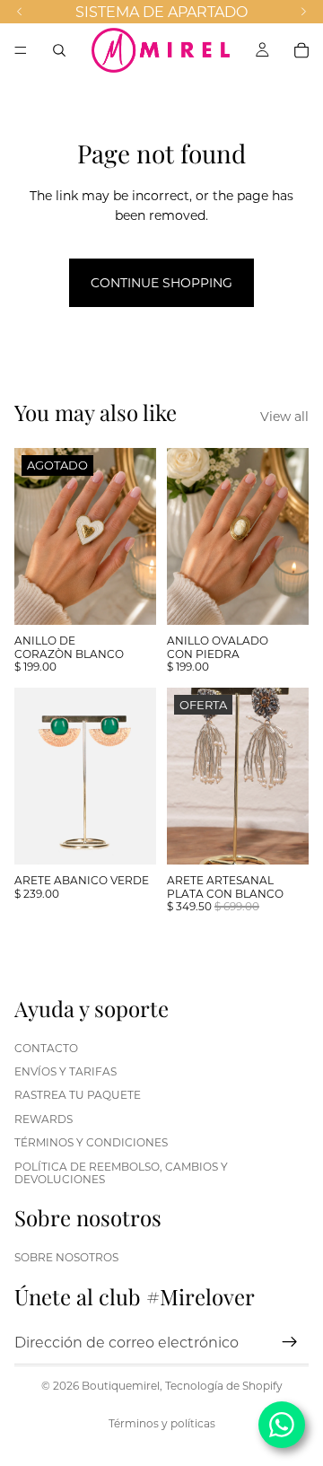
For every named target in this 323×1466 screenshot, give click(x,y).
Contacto (46, 1047)
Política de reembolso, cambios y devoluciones (121, 1171)
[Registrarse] (290, 1342)
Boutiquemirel (121, 1385)
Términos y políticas (162, 1423)
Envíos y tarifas (65, 1071)
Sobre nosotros (66, 1257)
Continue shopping (161, 282)
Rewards (43, 1118)
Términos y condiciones (91, 1142)
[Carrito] (301, 50)
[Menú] (20, 50)
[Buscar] (59, 50)
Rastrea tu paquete (77, 1094)
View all (284, 416)
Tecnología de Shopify (224, 1385)
